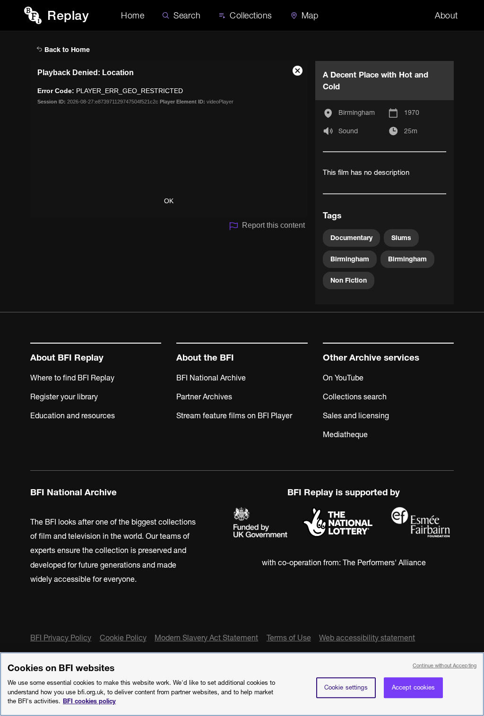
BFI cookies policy (89, 701)
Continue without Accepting (444, 665)
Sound (348, 131)
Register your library (64, 396)
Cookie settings (346, 687)
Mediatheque (345, 434)
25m (410, 131)
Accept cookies (413, 687)
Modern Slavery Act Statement (206, 637)
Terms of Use (289, 637)
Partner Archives (204, 396)
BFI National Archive (211, 377)
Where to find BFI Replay (72, 377)
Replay (68, 15)
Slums (401, 237)
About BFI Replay (67, 357)
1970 (411, 112)
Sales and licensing (356, 415)
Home (132, 15)
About (446, 15)
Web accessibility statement (367, 637)
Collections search (355, 396)
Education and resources (72, 415)
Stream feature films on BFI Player (234, 415)
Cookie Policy (123, 637)
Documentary (351, 237)
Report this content (273, 225)
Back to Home (66, 49)
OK (168, 201)
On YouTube (343, 377)
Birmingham (356, 112)
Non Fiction (348, 280)
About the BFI (205, 357)
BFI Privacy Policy (60, 637)
